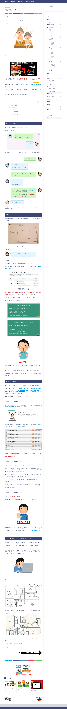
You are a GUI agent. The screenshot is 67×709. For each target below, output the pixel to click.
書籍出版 (14, 1)
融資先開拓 (54, 75)
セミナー (54, 86)
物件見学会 (54, 73)
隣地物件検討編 (53, 66)
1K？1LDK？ (13, 107)
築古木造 (54, 22)
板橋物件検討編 (53, 64)
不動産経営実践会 (55, 91)
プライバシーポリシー (8, 707)
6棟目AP (55, 70)
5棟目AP (55, 69)
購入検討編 (52, 48)
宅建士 (55, 84)
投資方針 (54, 104)
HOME (7, 1)
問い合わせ (21, 1)
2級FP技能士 (55, 80)
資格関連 (54, 78)
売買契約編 (52, 42)
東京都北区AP (55, 38)
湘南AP (55, 33)
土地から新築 (54, 27)
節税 (54, 101)
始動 (54, 19)
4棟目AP (55, 61)
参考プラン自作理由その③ (16, 114)
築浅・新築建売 (54, 24)
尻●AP (55, 34)
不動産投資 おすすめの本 (54, 93)
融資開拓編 (52, 57)
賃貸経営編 (52, 45)
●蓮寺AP (55, 31)
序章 (55, 30)
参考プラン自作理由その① (16, 111)
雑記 (54, 107)
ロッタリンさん (12, 130)
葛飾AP (55, 39)
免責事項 (13, 707)
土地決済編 (52, 43)
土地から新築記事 (30, 1)
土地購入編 (52, 51)
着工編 (52, 44)
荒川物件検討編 (53, 65)
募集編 (52, 53)
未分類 (54, 109)
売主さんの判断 (14, 105)
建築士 (55, 81)
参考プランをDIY (14, 109)
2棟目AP (55, 47)
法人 (54, 99)
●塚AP (55, 35)
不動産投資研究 (54, 96)
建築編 (52, 52)
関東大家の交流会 (55, 88)
